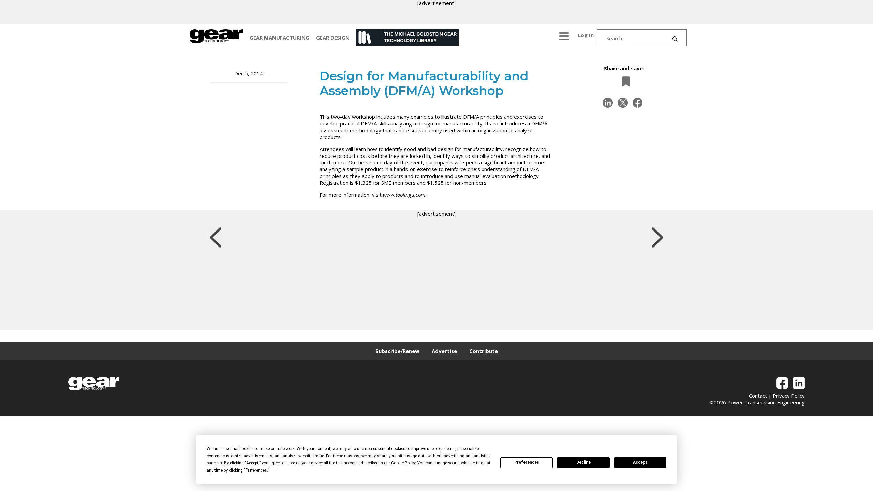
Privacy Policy (789, 395)
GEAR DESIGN (333, 37)
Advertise (444, 350)
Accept (640, 462)
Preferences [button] (256, 470)
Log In (586, 35)
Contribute (483, 350)
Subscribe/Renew (397, 350)
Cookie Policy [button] (403, 463)
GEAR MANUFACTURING (279, 37)
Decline (583, 462)
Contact (758, 395)
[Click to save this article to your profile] (624, 81)
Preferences (526, 462)
